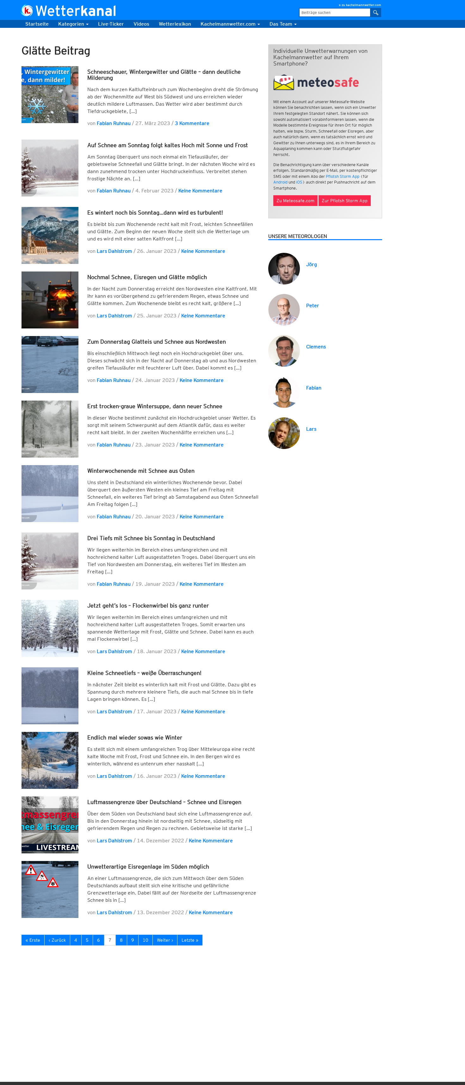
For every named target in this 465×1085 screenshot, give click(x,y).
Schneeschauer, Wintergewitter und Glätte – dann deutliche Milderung (164, 74)
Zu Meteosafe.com (295, 200)
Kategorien (71, 24)
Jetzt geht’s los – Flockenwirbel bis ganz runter (148, 605)
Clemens (316, 347)
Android (280, 182)
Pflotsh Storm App (342, 176)
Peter (312, 305)
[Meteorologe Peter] (284, 309)
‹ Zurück (57, 940)
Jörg (311, 264)
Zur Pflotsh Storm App (345, 200)
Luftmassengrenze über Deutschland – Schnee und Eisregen (164, 802)
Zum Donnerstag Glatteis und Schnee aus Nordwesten (156, 341)
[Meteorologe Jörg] (284, 268)
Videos (141, 24)
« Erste (33, 940)
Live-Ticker (111, 24)
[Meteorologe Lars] (284, 433)
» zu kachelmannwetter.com (360, 5)
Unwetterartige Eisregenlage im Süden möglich (148, 866)
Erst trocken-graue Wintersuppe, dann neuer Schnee (154, 406)
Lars (311, 429)
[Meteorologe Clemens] (284, 350)
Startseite (37, 24)
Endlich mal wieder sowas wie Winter (134, 737)
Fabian (313, 388)
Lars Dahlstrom (114, 251)
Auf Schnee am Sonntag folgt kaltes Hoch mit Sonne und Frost (167, 145)
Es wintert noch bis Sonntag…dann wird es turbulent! (155, 212)
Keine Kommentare (200, 191)
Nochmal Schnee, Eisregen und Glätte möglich (147, 277)
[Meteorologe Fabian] (284, 392)
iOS (299, 182)
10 (145, 940)
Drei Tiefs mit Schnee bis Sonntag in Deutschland (151, 538)
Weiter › (165, 940)
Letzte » (190, 940)
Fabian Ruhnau (114, 123)
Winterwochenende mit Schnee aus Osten (141, 470)
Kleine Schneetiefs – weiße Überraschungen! (144, 673)
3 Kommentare (192, 123)
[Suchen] (376, 12)
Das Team (282, 24)
